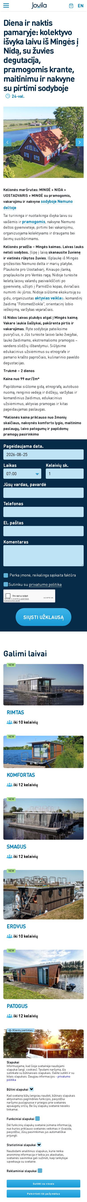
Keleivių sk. (57, 465)
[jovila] (39, 5)
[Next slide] (80, 142)
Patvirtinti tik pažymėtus (43, 1193)
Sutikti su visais (43, 1183)
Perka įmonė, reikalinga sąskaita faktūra (43, 574)
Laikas (10, 465)
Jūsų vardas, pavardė (24, 484)
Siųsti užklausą (43, 617)
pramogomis (33, 221)
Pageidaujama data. (23, 446)
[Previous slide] (7, 142)
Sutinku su (35, 584)
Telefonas (13, 503)
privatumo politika (45, 584)
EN (81, 5)
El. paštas (13, 523)
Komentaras (15, 542)
